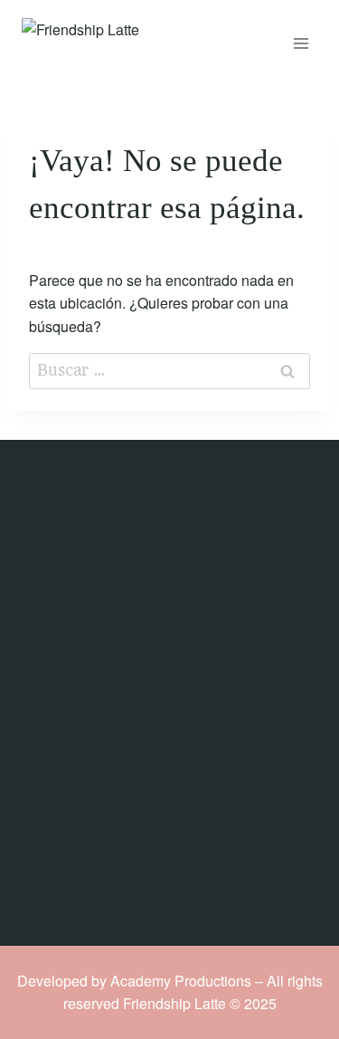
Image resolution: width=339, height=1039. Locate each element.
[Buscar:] (169, 369)
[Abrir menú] (300, 43)
